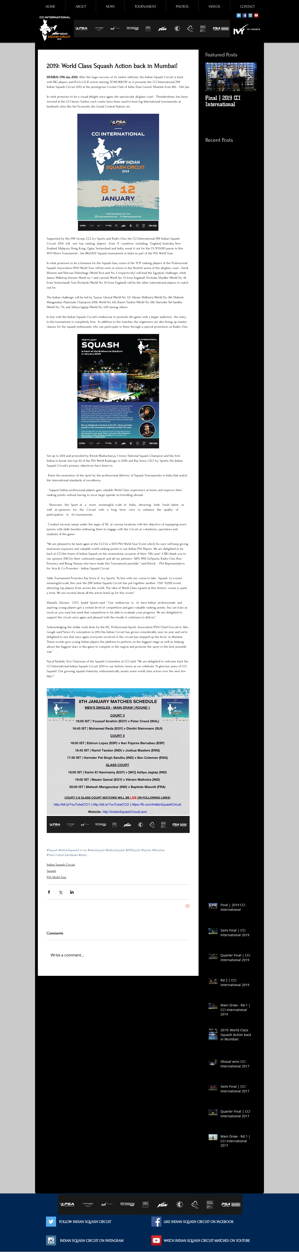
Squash (51, 871)
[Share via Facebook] (49, 892)
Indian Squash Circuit (61, 864)
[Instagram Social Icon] (250, 15)
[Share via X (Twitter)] (60, 892)
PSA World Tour (56, 877)
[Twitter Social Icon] (239, 15)
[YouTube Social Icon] (256, 15)
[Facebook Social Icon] (244, 15)
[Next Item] (249, 76)
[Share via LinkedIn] (72, 892)
